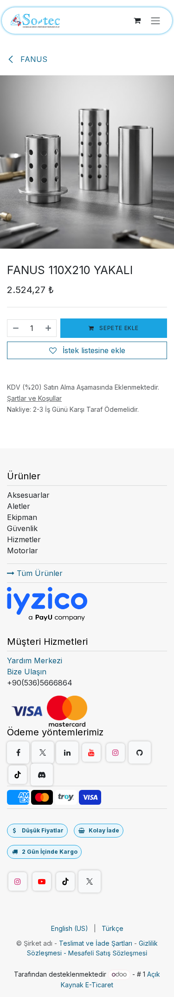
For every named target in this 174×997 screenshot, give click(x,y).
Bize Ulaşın (26, 671)
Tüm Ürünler (38, 573)
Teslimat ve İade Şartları (95, 943)
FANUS (32, 59)
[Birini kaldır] (15, 328)
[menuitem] (69, 928)
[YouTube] (91, 752)
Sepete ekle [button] (118, 327)
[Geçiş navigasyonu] (155, 20)
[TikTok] (17, 774)
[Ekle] (49, 328)
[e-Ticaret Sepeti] (137, 20)
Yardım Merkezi (34, 660)
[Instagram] (115, 752)
